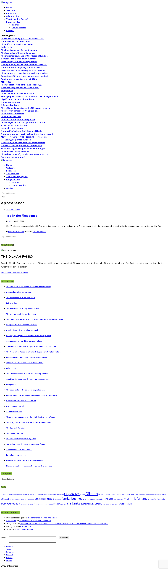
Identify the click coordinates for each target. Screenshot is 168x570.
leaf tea (116, 499)
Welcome (10, 10)
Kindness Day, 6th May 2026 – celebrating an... (24, 148)
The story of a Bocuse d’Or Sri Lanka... (19, 111)
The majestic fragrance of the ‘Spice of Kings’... (24, 56)
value (116, 504)
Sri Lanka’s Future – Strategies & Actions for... (24, 70)
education (158, 495)
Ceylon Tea (72, 494)
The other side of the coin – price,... (18, 93)
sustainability (87, 503)
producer (43, 504)
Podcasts (11, 13)
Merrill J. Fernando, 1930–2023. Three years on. (24, 137)
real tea (63, 504)
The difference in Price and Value (17, 44)
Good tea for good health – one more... (20, 87)
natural (32, 504)
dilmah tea (133, 494)
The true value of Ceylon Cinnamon (18, 53)
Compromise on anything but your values (21, 67)
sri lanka (74, 503)
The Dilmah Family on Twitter (14, 272)
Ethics (38, 499)
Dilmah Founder (122, 494)
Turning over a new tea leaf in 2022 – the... (24, 363)
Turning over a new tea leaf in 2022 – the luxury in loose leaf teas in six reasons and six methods (64, 523)
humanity (99, 499)
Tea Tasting (15, 209)
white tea (123, 503)
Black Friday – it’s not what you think (19, 61)
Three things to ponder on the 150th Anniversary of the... (30, 417)
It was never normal (10, 102)
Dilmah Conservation (107, 494)
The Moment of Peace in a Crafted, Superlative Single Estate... (33, 352)
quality (56, 503)
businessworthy (52, 494)
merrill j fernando (157, 499)
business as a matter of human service (21, 495)
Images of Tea (13, 22)
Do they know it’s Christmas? (15, 41)
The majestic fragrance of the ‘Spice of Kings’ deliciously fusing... (35, 319)
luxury (121, 499)
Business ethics (40, 495)
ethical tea (20, 499)
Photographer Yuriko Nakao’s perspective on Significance (29, 96)
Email (3, 537)
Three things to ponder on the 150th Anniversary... (25, 108)
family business (72, 498)
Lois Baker (11, 520)
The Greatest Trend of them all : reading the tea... (28, 373)
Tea (8, 209)
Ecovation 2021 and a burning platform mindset (24, 76)
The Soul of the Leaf (11, 116)
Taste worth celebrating (13, 157)
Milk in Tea (6, 82)
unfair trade (110, 504)
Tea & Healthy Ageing (17, 19)
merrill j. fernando (136, 498)
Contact (10, 30)
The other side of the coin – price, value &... (25, 390)
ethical (164, 495)
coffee (82, 494)
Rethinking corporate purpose (16, 139)
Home (9, 7)
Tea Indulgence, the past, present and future (23, 122)
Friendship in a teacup (12, 128)
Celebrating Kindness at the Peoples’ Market (23, 142)
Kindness (16, 25)
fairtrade (58, 499)
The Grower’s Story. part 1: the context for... (22, 38)
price (37, 504)
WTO (130, 504)
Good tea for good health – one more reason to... (27, 379)
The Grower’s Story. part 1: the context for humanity (28, 287)
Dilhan (11, 221)
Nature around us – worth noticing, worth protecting (27, 134)
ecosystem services (148, 495)
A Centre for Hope (10, 105)
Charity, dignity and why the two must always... (24, 64)
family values (90, 499)
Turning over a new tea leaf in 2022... (19, 79)
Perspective (7, 90)
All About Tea (12, 16)
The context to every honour (15, 151)
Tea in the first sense (21, 216)
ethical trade (29, 499)
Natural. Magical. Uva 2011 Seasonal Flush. (21, 131)
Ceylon (61, 495)
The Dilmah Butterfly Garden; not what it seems (24, 154)
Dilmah (91, 493)
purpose (50, 504)
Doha (140, 495)
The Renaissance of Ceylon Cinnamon (19, 50)
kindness (108, 498)
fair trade (48, 499)
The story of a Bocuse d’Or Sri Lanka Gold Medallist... (29, 422)
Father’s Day (7, 47)
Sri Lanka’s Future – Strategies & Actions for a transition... (32, 346)
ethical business (9, 498)
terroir (102, 504)
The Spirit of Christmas (12, 113)
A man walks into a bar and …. (15, 125)
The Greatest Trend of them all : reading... (21, 85)
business (4, 494)
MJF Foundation (10, 503)
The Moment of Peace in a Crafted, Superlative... (24, 73)
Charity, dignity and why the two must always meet (28, 336)
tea (97, 503)
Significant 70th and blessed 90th (18, 99)
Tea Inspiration (19, 27)
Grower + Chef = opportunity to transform (21, 145)
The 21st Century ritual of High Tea (18, 119)
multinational (24, 504)
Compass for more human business (18, 58)
